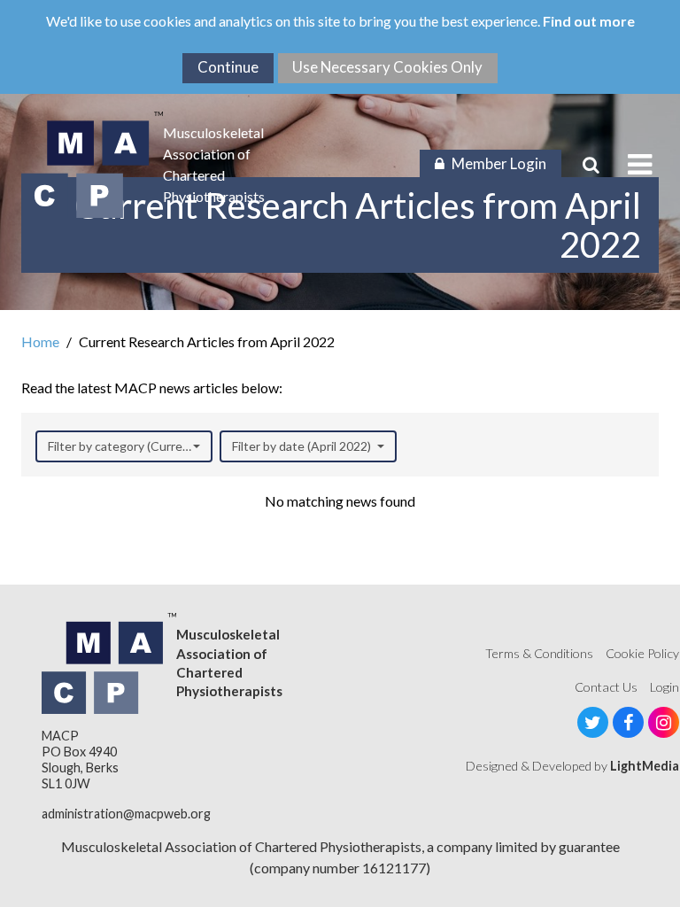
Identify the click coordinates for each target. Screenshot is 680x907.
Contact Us (606, 686)
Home (40, 341)
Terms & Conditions (539, 653)
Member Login (499, 163)
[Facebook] (628, 722)
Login (664, 686)
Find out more (589, 20)
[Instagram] (663, 722)
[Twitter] (592, 722)
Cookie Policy (642, 653)
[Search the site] (591, 165)
